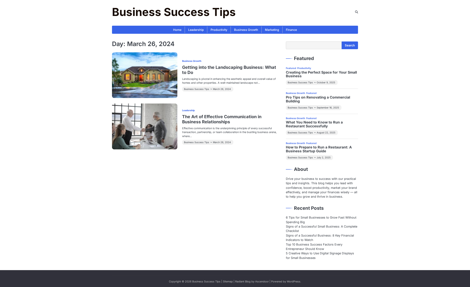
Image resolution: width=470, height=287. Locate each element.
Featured (291, 68)
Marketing (272, 30)
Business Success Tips (174, 12)
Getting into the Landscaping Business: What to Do (229, 70)
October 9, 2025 (326, 82)
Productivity (219, 30)
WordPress (293, 281)
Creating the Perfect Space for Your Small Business (321, 74)
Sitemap (228, 281)
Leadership (196, 30)
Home (177, 30)
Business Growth (246, 30)
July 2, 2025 (323, 157)
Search (350, 45)
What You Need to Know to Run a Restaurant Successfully (314, 124)
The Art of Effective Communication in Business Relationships (221, 119)
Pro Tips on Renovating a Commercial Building (318, 99)
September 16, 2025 (328, 107)
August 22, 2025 (326, 132)
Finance (291, 30)
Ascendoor (262, 281)
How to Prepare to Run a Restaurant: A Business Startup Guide (319, 149)
